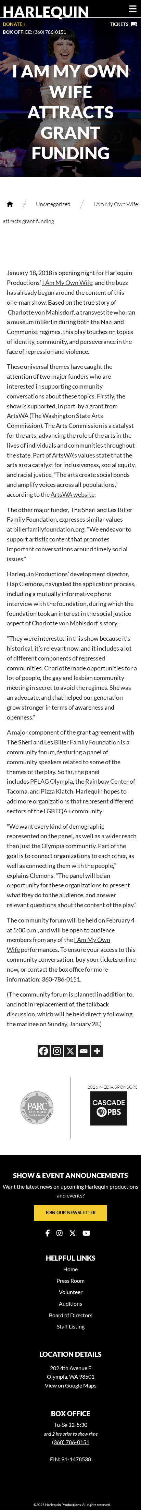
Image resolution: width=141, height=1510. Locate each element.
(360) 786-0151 (70, 1442)
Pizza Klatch (57, 791)
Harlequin (46, 11)
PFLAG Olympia (51, 781)
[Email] (84, 1051)
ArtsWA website (72, 494)
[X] (70, 1051)
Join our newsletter (70, 1212)
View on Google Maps (71, 1385)
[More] (97, 1051)
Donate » (14, 24)
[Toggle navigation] (133, 9)
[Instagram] (57, 1051)
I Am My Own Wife (67, 282)
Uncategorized (53, 204)
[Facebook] (44, 1051)
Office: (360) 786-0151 (34, 32)
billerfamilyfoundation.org (48, 529)
